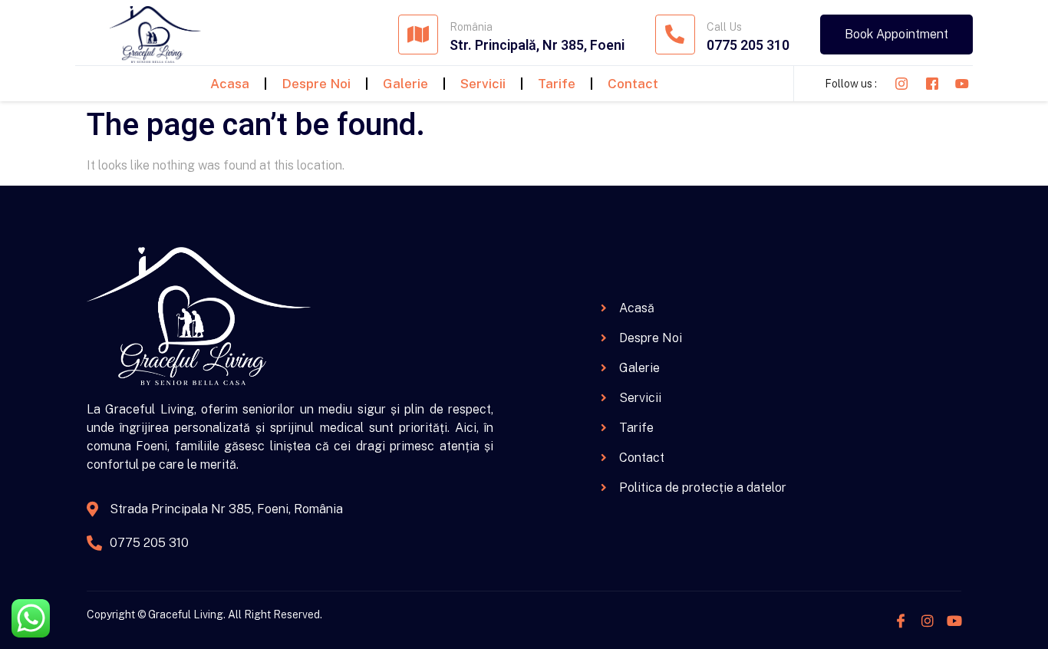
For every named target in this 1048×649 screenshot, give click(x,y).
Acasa (229, 83)
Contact (633, 83)
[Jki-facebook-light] (901, 621)
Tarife (556, 83)
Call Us (724, 27)
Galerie (405, 83)
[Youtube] (954, 621)
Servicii (483, 83)
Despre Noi (316, 83)
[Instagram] (927, 621)
